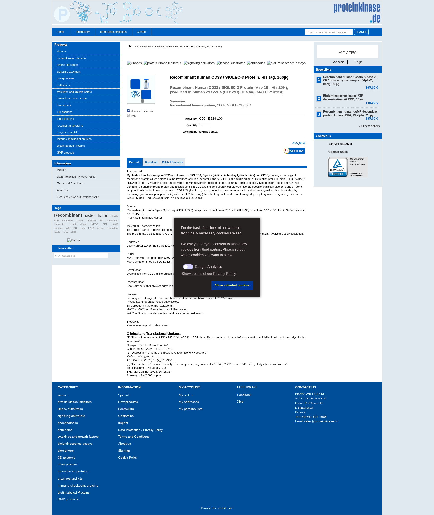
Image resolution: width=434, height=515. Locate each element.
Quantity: (192, 125)
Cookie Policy (127, 457)
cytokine (91, 220)
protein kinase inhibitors (71, 58)
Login (358, 62)
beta (83, 228)
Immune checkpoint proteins (74, 139)
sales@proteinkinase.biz (321, 421)
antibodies (63, 85)
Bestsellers (323, 69)
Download (151, 162)
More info (134, 162)
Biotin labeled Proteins (71, 145)
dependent (112, 228)
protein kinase (78, 224)
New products (128, 402)
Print (133, 115)
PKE (75, 228)
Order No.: (191, 118)
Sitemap (124, 450)
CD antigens (64, 112)
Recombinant (68, 215)
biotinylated (112, 220)
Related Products (172, 162)
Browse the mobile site (217, 508)
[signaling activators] (199, 63)
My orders (186, 395)
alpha (73, 231)
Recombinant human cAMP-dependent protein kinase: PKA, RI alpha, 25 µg (350, 113)
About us (62, 190)
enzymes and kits (67, 132)
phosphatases (65, 78)
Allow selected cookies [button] (232, 285)
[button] (195, 285)
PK (101, 220)
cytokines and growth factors (74, 92)
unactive (58, 228)
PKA (105, 224)
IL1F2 (91, 228)
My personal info (191, 409)
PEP (56, 220)
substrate (67, 220)
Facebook (244, 395)
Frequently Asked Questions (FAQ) (78, 197)
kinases (61, 51)
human (103, 215)
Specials (124, 395)
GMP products (65, 152)
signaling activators (69, 71)
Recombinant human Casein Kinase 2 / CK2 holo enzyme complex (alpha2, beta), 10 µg (350, 80)
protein (90, 215)
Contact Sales (338, 152)
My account (189, 387)
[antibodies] (256, 63)
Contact (141, 31)
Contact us (126, 416)
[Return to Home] (130, 46)
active (100, 228)
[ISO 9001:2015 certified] (347, 176)
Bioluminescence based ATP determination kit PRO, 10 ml (350, 97)
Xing (240, 401)
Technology (82, 31)
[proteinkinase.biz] (217, 12)
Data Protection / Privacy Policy (76, 176)
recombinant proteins (70, 125)
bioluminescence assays (72, 98)
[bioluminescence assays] (286, 63)
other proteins (65, 118)
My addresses (189, 402)
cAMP (115, 224)
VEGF (95, 224)
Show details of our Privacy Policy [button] (209, 274)
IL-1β (65, 231)
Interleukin (59, 224)
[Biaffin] (73, 240)
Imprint (61, 170)
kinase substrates (67, 64)
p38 (68, 228)
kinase (114, 215)
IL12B (57, 231)
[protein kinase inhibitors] (162, 63)
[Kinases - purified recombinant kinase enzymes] (134, 63)
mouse (79, 220)
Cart (348, 52)
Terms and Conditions (113, 31)
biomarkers (64, 105)
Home (58, 33)
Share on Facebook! (142, 111)
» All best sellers (369, 126)
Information (62, 163)
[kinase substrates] (231, 63)
